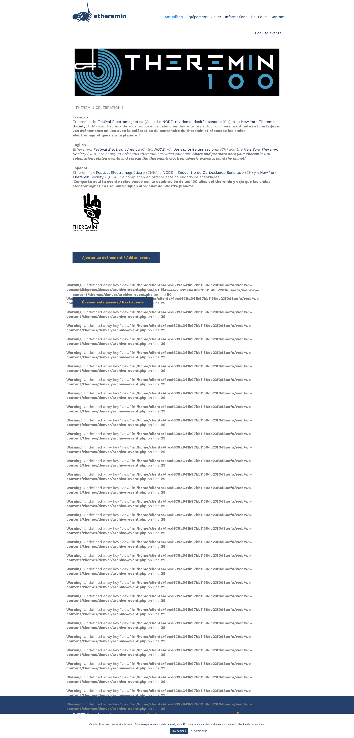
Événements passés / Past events (113, 302)
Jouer (216, 17)
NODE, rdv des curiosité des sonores (186, 149)
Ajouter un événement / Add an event (116, 257)
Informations (236, 17)
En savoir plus (199, 731)
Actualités (174, 17)
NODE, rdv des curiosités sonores (192, 121)
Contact (277, 17)
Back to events (268, 33)
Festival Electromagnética (119, 172)
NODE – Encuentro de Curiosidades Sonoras (202, 172)
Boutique (259, 17)
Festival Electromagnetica (120, 121)
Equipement (197, 17)
